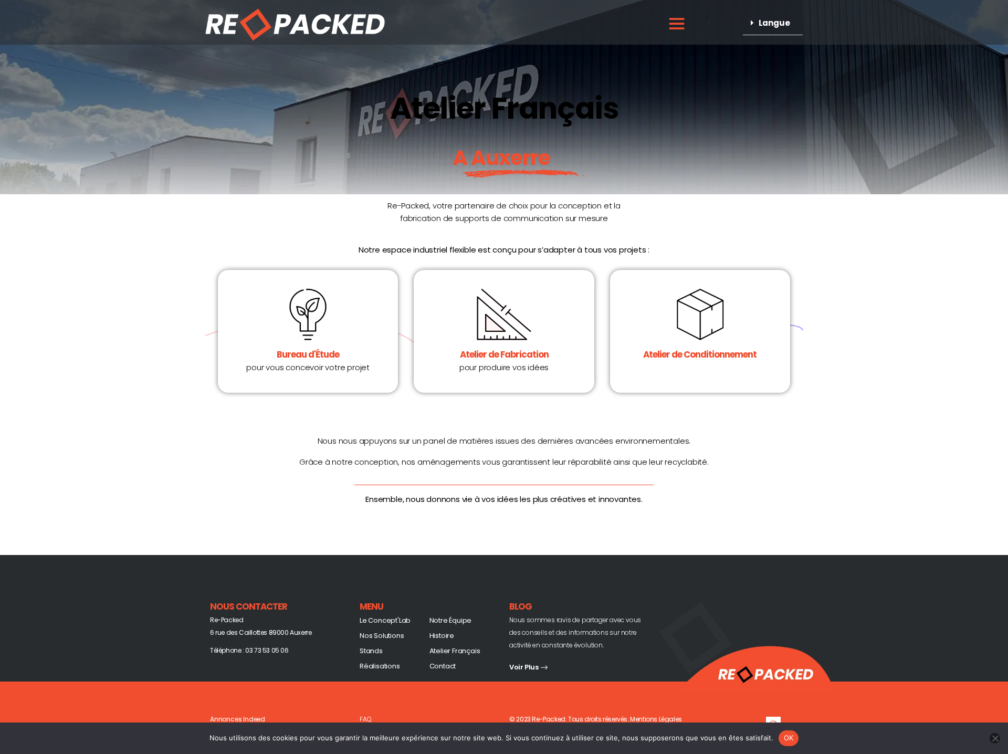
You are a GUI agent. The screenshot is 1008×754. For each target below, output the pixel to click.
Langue (774, 22)
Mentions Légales (656, 719)
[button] (773, 23)
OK (789, 738)
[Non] (995, 738)
